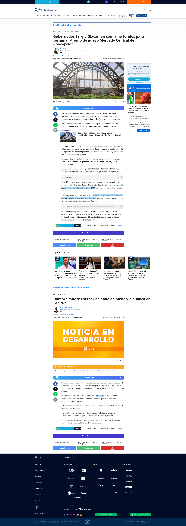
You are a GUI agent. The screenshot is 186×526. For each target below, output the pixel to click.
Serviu (83, 119)
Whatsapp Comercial (107, 514)
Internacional (55, 15)
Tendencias (82, 15)
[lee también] (68, 137)
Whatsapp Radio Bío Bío (142, 515)
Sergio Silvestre (67, 314)
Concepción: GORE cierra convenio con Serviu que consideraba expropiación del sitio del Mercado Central (99, 134)
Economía (66, 15)
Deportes (74, 15)
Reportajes (39, 501)
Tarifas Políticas (40, 514)
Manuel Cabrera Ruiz (69, 56)
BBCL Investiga (100, 15)
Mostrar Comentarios (89, 233)
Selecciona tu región (44, 2)
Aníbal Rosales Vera (67, 307)
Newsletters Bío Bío (96, 2)
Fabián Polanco (65, 49)
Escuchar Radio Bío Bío (139, 2)
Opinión (90, 15)
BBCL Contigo (111, 15)
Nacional (46, 15)
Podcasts (38, 15)
